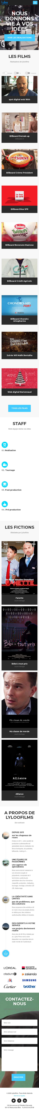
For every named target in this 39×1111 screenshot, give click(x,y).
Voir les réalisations (19, 38)
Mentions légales (19, 1096)
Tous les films (19, 408)
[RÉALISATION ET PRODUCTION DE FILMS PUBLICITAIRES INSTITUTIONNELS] (4, 2)
